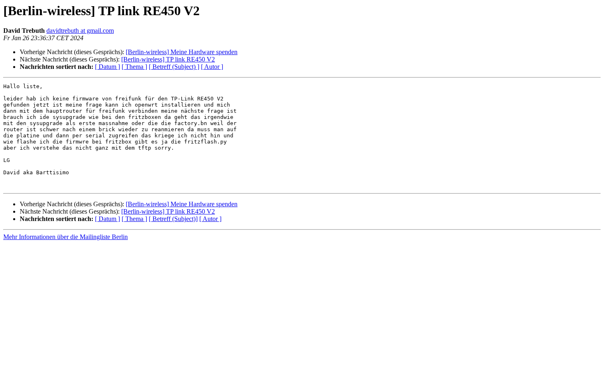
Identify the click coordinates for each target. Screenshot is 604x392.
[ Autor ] (212, 66)
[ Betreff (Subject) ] (174, 66)
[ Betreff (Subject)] (173, 218)
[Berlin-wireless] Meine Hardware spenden (181, 51)
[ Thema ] (134, 66)
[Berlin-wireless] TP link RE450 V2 (168, 59)
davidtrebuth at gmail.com (80, 30)
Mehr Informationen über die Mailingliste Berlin (65, 236)
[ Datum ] (107, 66)
